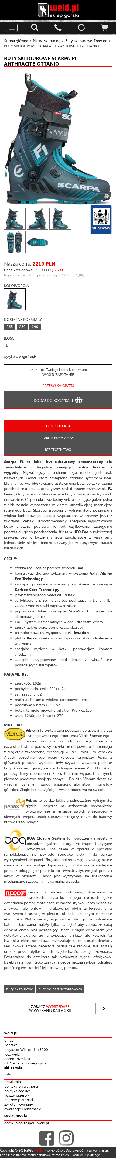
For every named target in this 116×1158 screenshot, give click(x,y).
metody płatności (18, 1100)
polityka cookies (17, 1091)
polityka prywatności (21, 1086)
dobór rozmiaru (17, 1059)
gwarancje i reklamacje (22, 1109)
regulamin (12, 1082)
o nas (8, 1040)
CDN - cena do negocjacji (25, 1063)
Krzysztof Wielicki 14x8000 (26, 1049)
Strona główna (16, 40)
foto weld (12, 1054)
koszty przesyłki (17, 1095)
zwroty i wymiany (18, 1104)
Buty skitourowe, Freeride (86, 40)
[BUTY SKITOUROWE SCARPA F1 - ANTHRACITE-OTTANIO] (58, 139)
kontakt (10, 1045)
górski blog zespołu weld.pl (26, 1123)
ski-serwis (13, 1068)
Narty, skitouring (46, 40)
